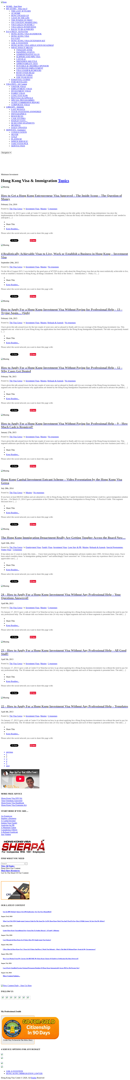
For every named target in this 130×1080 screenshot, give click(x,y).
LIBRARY (15, 107)
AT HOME (15, 13)
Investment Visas (32, 209)
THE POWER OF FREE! (21, 20)
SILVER (14, 134)
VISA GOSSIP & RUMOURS (28, 70)
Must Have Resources (10, 871)
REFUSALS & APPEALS (22, 98)
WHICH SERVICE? (19, 141)
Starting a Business (8, 818)
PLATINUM (16, 139)
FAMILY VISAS (18, 93)
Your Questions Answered (11, 801)
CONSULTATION (19, 132)
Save (34, 240)
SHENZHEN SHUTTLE (26, 61)
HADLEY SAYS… (19, 121)
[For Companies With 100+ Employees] (23, 853)
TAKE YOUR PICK (19, 144)
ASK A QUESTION (19, 43)
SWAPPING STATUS (25, 52)
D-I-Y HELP (17, 31)
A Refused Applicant (9, 832)
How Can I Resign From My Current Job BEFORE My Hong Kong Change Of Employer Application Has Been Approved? (40, 958)
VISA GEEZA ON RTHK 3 (22, 25)
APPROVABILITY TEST (27, 63)
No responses (53, 267)
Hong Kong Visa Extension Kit (14, 805)
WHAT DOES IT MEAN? (22, 47)
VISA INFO (16, 84)
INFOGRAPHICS (18, 114)
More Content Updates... (11, 976)
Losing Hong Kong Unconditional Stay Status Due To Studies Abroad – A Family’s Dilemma (31, 930)
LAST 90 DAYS (18, 109)
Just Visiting (6, 834)
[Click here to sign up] (16, 985)
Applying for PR (7, 825)
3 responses (17, 550)
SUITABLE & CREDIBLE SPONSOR (32, 66)
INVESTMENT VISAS (21, 91)
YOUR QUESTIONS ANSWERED (26, 112)
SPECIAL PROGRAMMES (22, 100)
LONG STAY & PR (19, 95)
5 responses (52, 209)
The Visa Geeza (15, 209)
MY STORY (16, 9)
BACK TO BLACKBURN (22, 29)
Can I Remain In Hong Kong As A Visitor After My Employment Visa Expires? (27, 940)
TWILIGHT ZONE (24, 50)
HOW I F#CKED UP (20, 15)
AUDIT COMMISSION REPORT (25, 102)
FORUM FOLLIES (19, 82)
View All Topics (8, 866)
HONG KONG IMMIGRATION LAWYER (24, 1073)
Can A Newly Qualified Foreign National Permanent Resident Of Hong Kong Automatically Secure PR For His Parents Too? (41, 968)
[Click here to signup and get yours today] (65, 891)
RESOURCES (17, 116)
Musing (43, 209)
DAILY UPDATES (19, 128)
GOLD (14, 137)
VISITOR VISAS (18, 86)
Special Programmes (114, 547)
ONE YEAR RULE (24, 77)
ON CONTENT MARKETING (24, 22)
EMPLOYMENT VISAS (21, 89)
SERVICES (16, 130)
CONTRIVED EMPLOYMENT (29, 68)
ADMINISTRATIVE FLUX (28, 54)
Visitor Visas (6, 550)
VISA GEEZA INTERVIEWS (23, 27)
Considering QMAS (9, 830)
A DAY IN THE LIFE (20, 18)
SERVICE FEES (18, 146)
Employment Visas (33, 547)
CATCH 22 (21, 59)
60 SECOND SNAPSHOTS (23, 123)
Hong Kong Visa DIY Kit (11, 798)
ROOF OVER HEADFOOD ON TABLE (25, 74)
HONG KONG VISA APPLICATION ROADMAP (32, 45)
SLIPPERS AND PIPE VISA (28, 57)
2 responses (52, 664)
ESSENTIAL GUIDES (20, 79)
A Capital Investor (8, 821)
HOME (14, 6)
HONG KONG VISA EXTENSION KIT (28, 41)
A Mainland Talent (8, 827)
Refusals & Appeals (55, 323)
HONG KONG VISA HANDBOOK (26, 34)
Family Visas (47, 547)
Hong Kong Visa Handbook (12, 803)
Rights (33, 1078)
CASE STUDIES (18, 118)
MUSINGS (15, 125)
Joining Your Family (9, 823)
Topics (63, 180)
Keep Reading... (12, 229)
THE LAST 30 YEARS (21, 11)
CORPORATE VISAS (20, 105)
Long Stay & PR (74, 547)
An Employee (6, 816)
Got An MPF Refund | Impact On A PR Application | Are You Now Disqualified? (27, 911)
